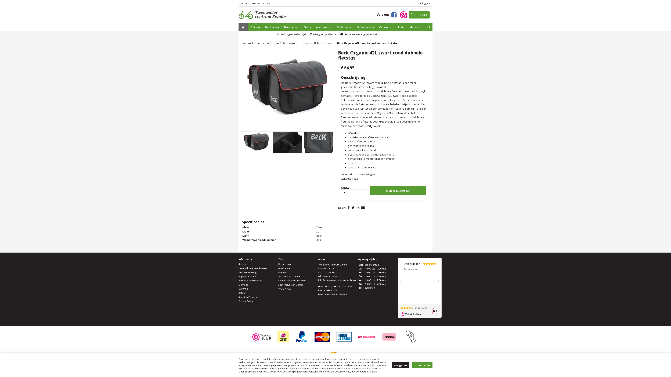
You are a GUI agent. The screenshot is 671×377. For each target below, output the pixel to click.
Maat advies (285, 268)
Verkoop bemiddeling (250, 280)
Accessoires (323, 27)
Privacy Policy (246, 301)
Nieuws (256, 3)
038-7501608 (329, 276)
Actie (401, 27)
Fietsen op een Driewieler (292, 280)
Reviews (243, 264)
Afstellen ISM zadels (289, 276)
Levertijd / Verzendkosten (253, 268)
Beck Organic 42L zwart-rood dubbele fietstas (367, 43)
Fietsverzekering (248, 272)
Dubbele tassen (323, 43)
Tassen (305, 43)
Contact (267, 3)
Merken (414, 27)
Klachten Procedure (249, 297)
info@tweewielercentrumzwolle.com (338, 280)
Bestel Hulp (284, 264)
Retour (242, 292)
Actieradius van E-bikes (291, 284)
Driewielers (291, 27)
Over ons (244, 3)
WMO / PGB (284, 288)
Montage (243, 284)
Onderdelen (344, 27)
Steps (307, 27)
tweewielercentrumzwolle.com (260, 43)
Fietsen (255, 27)
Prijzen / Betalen (248, 276)
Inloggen (425, 3)
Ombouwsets (365, 27)
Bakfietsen (272, 27)
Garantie (243, 288)
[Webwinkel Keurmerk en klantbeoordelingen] (403, 15)
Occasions (385, 27)
